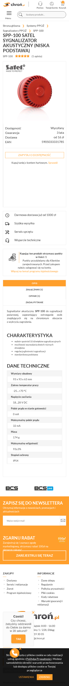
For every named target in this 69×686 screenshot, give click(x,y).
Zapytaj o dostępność (34, 155)
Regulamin (47, 584)
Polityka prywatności (52, 588)
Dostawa (12, 580)
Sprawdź (53, 162)
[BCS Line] (48, 488)
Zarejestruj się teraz (34, 555)
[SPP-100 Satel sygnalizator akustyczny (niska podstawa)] (14, 4)
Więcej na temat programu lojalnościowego (34, 271)
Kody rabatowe (49, 596)
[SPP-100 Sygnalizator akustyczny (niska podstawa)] (34, 92)
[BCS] (20, 488)
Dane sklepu (48, 580)
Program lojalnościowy (19, 592)
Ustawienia (26, 677)
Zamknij (44, 677)
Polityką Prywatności (39, 658)
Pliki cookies (48, 592)
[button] (14, 653)
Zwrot (10, 588)
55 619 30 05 (36, 634)
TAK (18, 638)
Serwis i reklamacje (17, 584)
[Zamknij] (33, 612)
